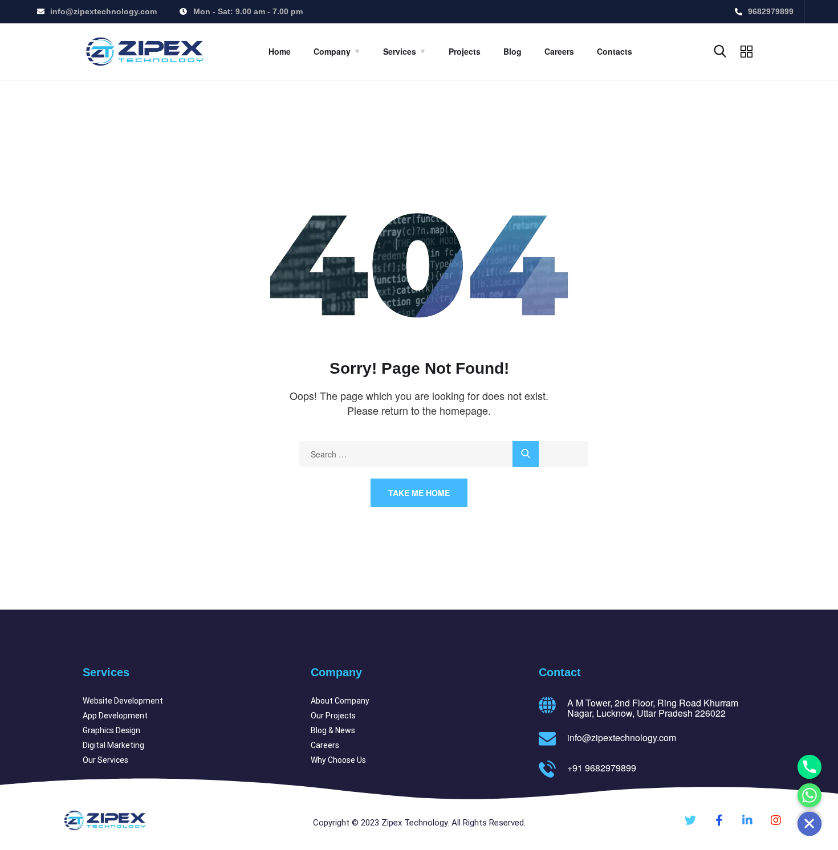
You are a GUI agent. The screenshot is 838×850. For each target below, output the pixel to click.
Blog (512, 51)
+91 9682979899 (601, 767)
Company (332, 51)
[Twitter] (690, 820)
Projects (465, 51)
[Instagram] (775, 820)
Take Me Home (419, 492)
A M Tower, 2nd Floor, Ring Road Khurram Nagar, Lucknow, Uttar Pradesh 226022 (652, 708)
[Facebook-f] (718, 820)
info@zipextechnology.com (621, 737)
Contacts (614, 51)
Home (280, 51)
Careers (559, 51)
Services (399, 51)
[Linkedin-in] (747, 820)
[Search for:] (443, 454)
